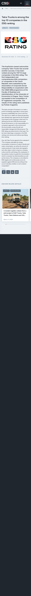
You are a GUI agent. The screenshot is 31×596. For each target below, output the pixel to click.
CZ (21, 3)
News (6, 8)
